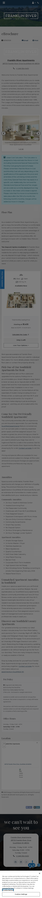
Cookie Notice (8, 890)
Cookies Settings (21, 894)
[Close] (39, 873)
